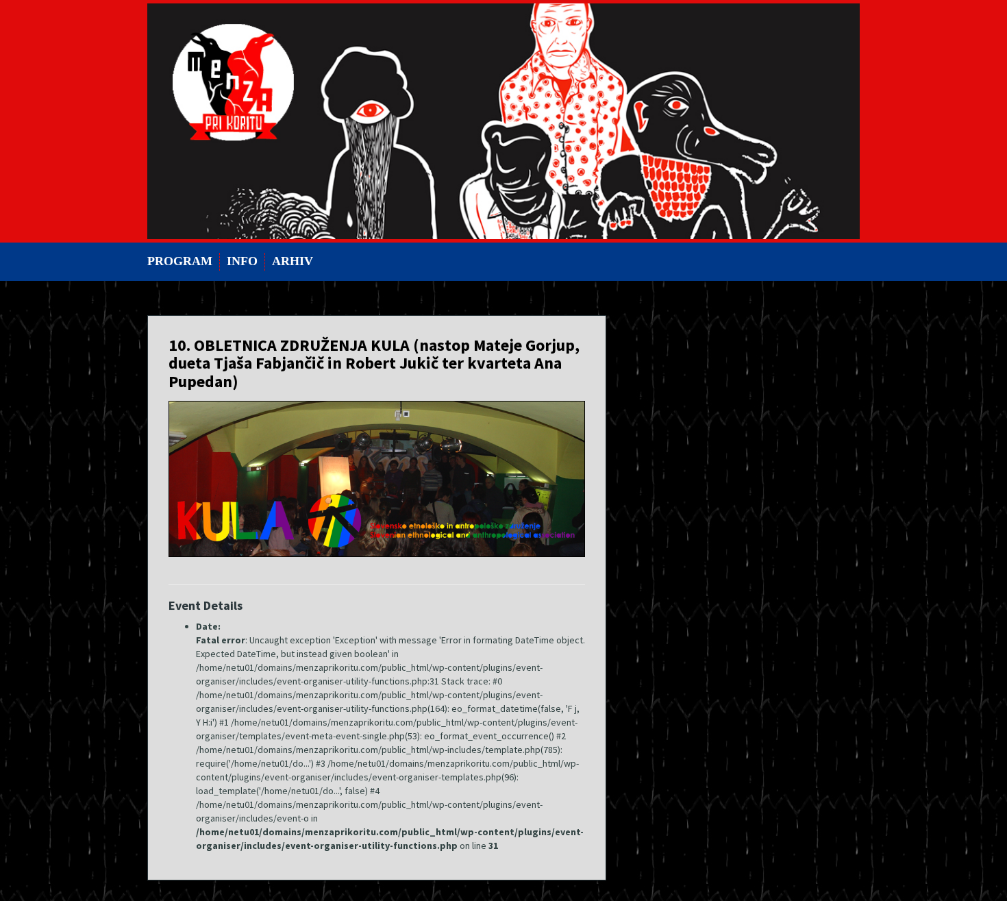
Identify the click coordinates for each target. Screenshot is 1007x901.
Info (242, 261)
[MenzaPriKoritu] (503, 120)
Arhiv (292, 261)
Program (179, 261)
